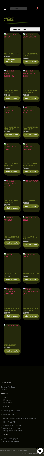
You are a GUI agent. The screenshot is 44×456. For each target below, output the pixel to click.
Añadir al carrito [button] (31, 62)
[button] (5, 8)
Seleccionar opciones (10, 60)
